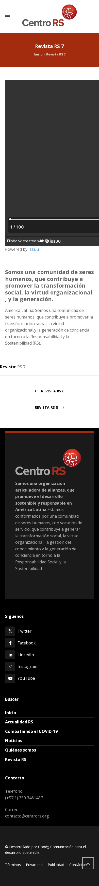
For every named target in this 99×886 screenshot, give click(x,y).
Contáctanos (79, 864)
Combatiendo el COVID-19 (31, 731)
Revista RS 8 (46, 407)
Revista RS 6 (52, 391)
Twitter (24, 631)
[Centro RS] (49, 15)
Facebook (27, 643)
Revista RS (15, 759)
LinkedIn (26, 654)
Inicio (38, 54)
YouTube (26, 678)
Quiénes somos (20, 750)
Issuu (33, 249)
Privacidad (34, 864)
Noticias (13, 740)
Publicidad (56, 864)
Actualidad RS (19, 722)
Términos (13, 864)
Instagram (27, 666)
